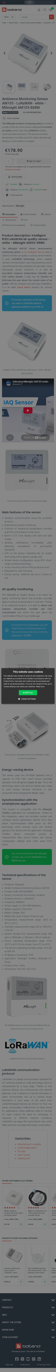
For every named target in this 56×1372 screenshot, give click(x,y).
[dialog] (28, 686)
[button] (28, 699)
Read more (40, 687)
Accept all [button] (28, 693)
